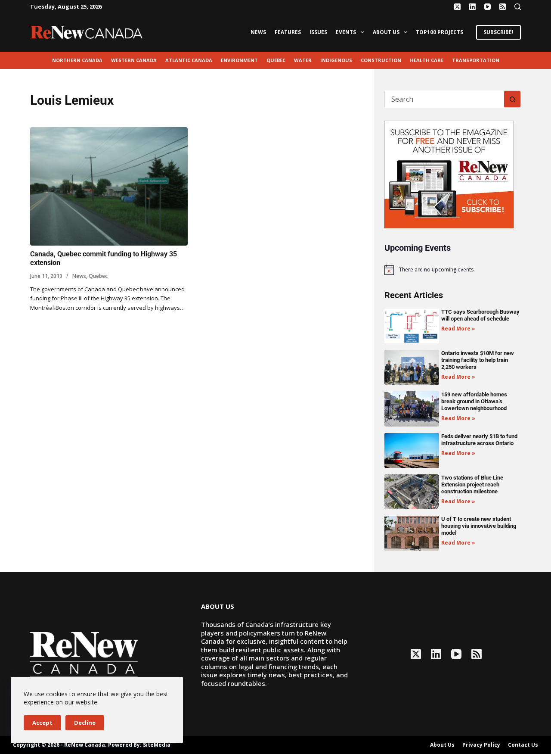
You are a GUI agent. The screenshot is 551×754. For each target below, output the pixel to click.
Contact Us (523, 745)
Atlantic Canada (188, 60)
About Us (386, 32)
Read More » (458, 328)
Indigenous (336, 60)
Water (303, 60)
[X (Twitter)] (457, 6)
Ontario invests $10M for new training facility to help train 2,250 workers (477, 360)
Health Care (426, 60)
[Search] (517, 6)
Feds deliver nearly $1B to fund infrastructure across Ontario (479, 439)
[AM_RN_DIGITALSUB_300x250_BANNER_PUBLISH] (449, 173)
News (258, 32)
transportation (475, 60)
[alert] (452, 270)
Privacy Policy (481, 745)
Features (288, 32)
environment (239, 60)
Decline (85, 722)
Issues (318, 32)
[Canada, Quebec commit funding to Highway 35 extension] (109, 186)
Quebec (275, 60)
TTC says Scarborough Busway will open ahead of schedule (480, 315)
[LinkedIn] (472, 6)
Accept (42, 722)
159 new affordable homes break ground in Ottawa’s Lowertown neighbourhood (474, 401)
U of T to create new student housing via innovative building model (478, 526)
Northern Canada (77, 60)
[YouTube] (487, 6)
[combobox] (444, 99)
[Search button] (512, 99)
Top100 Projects (439, 32)
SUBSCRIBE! (498, 32)
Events (346, 32)
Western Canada (134, 60)
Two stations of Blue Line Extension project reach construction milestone (472, 484)
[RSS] (502, 6)
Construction (381, 60)
